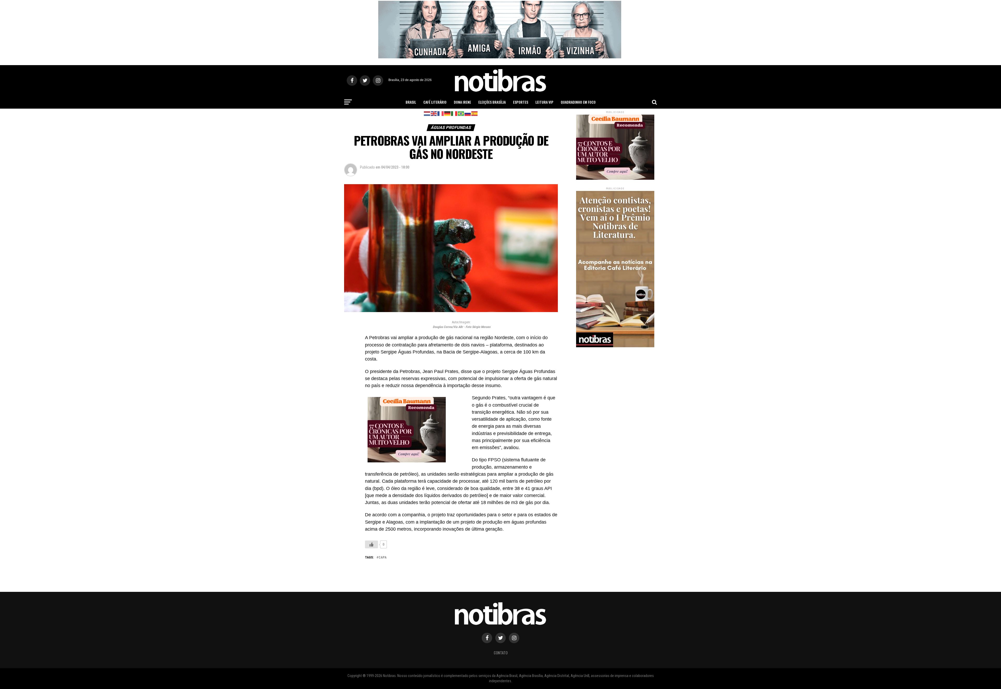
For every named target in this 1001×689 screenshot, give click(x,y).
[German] (447, 113)
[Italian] (454, 113)
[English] (434, 113)
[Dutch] (427, 113)
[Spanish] (474, 113)
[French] (440, 113)
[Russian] (468, 113)
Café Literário (435, 102)
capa (383, 557)
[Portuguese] (461, 113)
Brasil (411, 102)
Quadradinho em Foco (578, 102)
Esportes (520, 102)
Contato (501, 652)
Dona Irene (462, 102)
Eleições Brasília (492, 102)
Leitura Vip (544, 102)
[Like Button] (371, 544)
